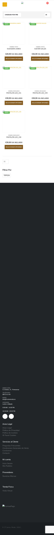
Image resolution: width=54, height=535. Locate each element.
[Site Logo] (27, 4)
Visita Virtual (7, 491)
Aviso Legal (7, 428)
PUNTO (16, 46)
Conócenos (7, 451)
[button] (5, 4)
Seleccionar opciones (14, 58)
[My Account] (40, 4)
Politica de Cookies (10, 433)
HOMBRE (12, 46)
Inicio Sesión (8, 463)
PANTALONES (16, 91)
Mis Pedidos (7, 466)
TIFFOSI (7, 175)
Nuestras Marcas (9, 476)
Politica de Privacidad (11, 430)
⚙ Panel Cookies (9, 435)
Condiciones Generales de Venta (16, 448)
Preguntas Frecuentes (11, 446)
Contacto (6, 453)
